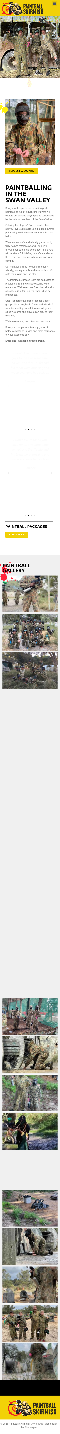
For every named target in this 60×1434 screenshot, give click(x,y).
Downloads (37, 1423)
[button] (54, 3)
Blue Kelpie (30, 1427)
